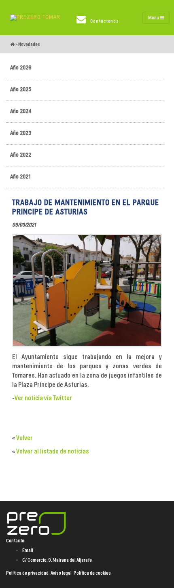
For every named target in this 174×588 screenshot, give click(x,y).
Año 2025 (20, 89)
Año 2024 (21, 111)
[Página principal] (12, 44)
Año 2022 (20, 155)
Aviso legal (61, 573)
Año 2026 (21, 68)
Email (27, 550)
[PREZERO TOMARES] (35, 18)
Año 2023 (20, 133)
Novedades (29, 44)
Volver (24, 438)
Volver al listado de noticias (52, 451)
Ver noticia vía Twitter (43, 398)
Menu (154, 17)
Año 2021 (20, 177)
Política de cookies (92, 573)
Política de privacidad (27, 573)
